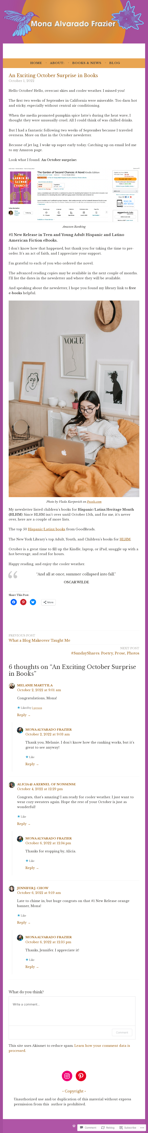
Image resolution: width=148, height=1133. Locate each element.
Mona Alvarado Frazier (48, 729)
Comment (122, 1032)
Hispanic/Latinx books (46, 529)
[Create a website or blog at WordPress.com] (74, 1126)
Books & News (86, 63)
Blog (114, 63)
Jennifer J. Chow (32, 888)
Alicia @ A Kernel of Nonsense (46, 784)
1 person (37, 707)
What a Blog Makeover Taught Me (39, 638)
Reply (22, 715)
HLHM (125, 539)
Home (36, 63)
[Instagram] (67, 1076)
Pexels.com (94, 501)
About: (57, 63)
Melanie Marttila (35, 685)
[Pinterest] (81, 1076)
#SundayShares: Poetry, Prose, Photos (105, 650)
